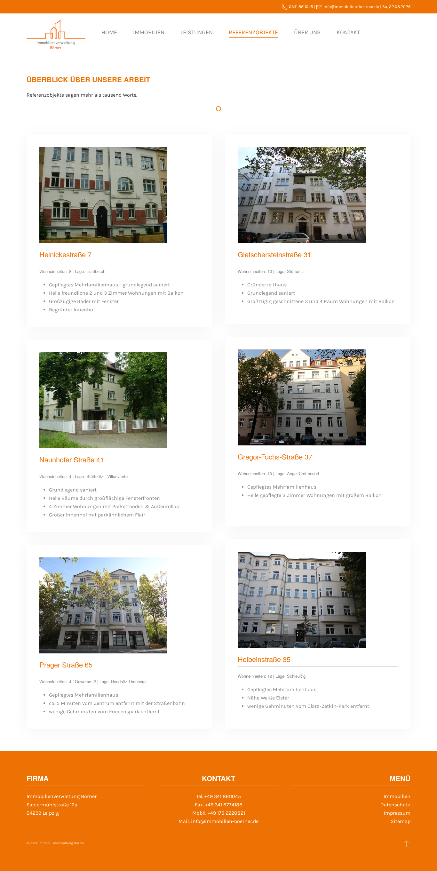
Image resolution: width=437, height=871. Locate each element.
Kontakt (348, 32)
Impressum (397, 813)
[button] (406, 843)
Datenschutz (395, 805)
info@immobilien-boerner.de (351, 6)
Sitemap (400, 821)
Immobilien (148, 32)
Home (109, 32)
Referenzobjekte (253, 32)
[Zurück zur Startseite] (56, 32)
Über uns (307, 32)
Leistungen (196, 32)
